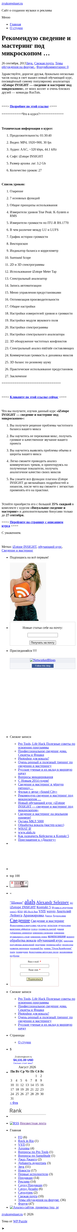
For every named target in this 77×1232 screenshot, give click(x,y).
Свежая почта (44, 63)
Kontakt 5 (44, 907)
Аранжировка (33, 915)
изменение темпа (38, 937)
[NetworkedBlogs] (42, 660)
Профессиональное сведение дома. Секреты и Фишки (42, 753)
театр (12, 952)
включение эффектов (20, 929)
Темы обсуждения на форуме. (32, 65)
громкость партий (47, 929)
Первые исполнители (33, 1174)
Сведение (20, 920)
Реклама (24, 1181)
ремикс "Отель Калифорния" (58, 948)
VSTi (42, 911)
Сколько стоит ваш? (23, 1063)
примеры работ (53, 945)
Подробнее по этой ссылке (29, 106)
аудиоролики (64, 925)
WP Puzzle (20, 1221)
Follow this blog (42, 665)
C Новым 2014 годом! (33, 780)
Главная (15, 24)
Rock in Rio (26, 1141)
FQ (20, 1137)
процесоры (67, 945)
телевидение (22, 952)
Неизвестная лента (33, 1123)
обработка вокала (23, 940)
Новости (24, 1170)
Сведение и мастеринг (17, 550)
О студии (16, 28)
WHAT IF (24, 828)
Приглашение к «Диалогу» (37, 839)
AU (71, 903)
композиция (57, 936)
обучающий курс (50, 546)
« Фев (14, 1102)
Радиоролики (59, 916)
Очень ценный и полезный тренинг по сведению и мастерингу (45, 764)
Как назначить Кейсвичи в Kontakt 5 (43, 836)
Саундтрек (25, 1192)
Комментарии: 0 (57, 67)
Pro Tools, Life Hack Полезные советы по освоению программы (46, 745)
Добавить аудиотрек (32, 1163)
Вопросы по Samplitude (34, 1155)
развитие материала (19, 948)
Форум (41, 67)
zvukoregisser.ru (12, 3)
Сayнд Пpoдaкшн (30, 1185)
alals (29, 901)
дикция (60, 929)
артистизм (52, 925)
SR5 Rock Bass (31, 912)
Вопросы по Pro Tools (33, 1152)
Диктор (48, 916)
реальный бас (36, 948)
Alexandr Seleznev (52, 902)
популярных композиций (22, 945)
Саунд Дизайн (28, 1189)
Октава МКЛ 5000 (31, 821)
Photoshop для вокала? (33, 758)
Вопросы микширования (35, 777)
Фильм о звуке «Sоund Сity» (37, 791)
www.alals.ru (26, 832)
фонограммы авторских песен (44, 952)
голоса (34, 929)
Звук (29, 63)
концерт (70, 937)
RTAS (20, 912)
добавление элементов (21, 933)
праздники (40, 945)
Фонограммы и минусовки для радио (28, 925)
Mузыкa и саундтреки (62, 907)
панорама (68, 941)
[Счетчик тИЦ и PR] (19, 886)
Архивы (24, 1148)
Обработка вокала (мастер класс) (41, 825)
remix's (13, 912)
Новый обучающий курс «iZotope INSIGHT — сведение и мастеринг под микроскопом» (45, 806)
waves (51, 911)
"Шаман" (17, 903)
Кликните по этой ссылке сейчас (34, 397)
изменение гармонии (43, 933)
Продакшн (25, 1178)
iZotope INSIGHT (25, 546)
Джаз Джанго (27, 1159)
